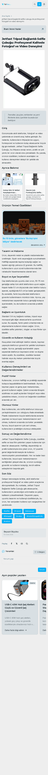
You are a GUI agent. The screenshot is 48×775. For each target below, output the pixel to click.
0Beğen (41, 552)
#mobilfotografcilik (35, 516)
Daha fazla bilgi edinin (14, 630)
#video (19, 516)
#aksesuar (29, 511)
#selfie (7, 511)
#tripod (17, 511)
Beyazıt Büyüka (11, 532)
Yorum (42, 570)
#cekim (7, 521)
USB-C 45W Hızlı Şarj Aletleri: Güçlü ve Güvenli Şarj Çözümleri (20, 607)
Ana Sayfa (6, 16)
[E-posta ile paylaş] (22, 544)
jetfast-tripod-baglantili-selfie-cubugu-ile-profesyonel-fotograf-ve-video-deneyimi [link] (23, 20)
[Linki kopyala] (27, 544)
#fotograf (8, 516)
